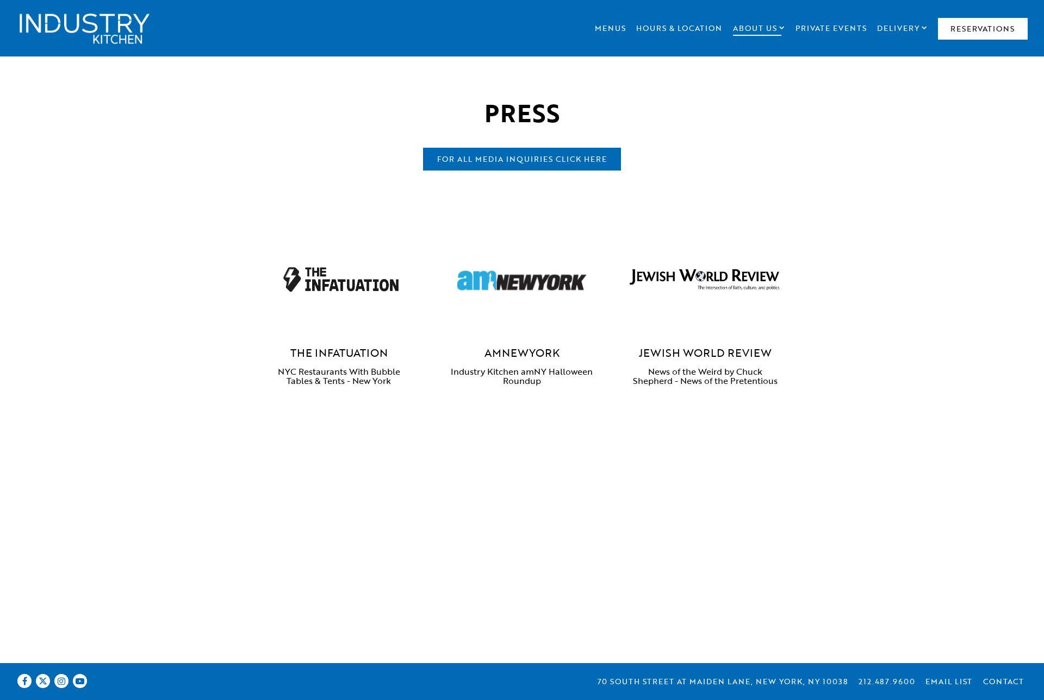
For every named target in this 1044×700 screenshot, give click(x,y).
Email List (948, 681)
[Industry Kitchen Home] (84, 28)
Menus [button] (610, 28)
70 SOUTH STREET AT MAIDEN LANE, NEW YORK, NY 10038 (723, 681)
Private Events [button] (831, 28)
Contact (1003, 681)
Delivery (902, 28)
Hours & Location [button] (679, 28)
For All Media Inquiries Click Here (522, 159)
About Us (758, 28)
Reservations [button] (982, 28)
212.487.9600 (887, 681)
